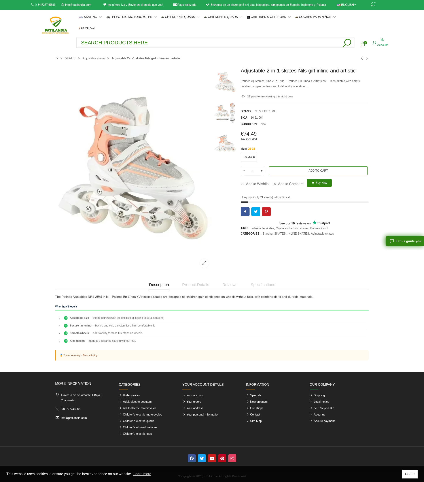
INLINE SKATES (298, 233)
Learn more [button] (142, 474)
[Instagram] (232, 458)
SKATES (280, 233)
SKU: (244, 117)
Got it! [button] (410, 474)
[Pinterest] (222, 458)
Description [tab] (159, 285)
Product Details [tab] (195, 285)
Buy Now (319, 182)
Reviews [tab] (229, 285)
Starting (268, 233)
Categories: (250, 233)
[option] (133, 169)
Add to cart (318, 170)
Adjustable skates (322, 233)
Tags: (245, 228)
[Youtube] (212, 458)
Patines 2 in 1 (319, 228)
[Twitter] (202, 458)
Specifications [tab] (263, 285)
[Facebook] (192, 458)
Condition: (249, 124)
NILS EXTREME (265, 111)
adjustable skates (263, 228)
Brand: (246, 111)
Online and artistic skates (292, 228)
